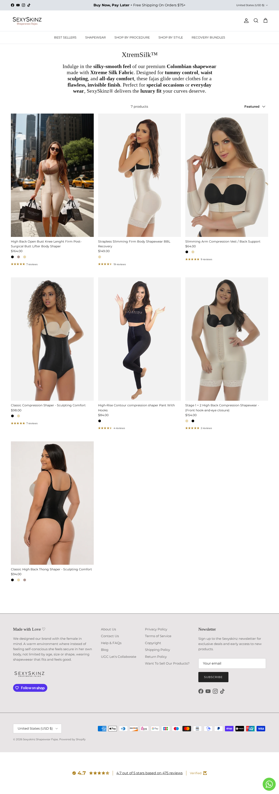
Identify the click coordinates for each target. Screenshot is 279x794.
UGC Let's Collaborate (118, 657)
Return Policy (156, 657)
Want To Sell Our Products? (167, 663)
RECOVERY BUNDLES (208, 37)
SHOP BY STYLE (170, 37)
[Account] (245, 20)
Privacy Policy (156, 629)
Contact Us (110, 636)
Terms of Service (158, 636)
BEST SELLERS (65, 37)
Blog (104, 650)
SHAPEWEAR (95, 37)
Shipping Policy (157, 650)
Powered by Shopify (72, 739)
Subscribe (213, 677)
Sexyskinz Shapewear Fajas (40, 739)
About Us (108, 629)
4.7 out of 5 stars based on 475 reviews (149, 773)
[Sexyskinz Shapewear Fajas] (27, 21)
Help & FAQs (111, 643)
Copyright (153, 643)
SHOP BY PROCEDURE (132, 37)
